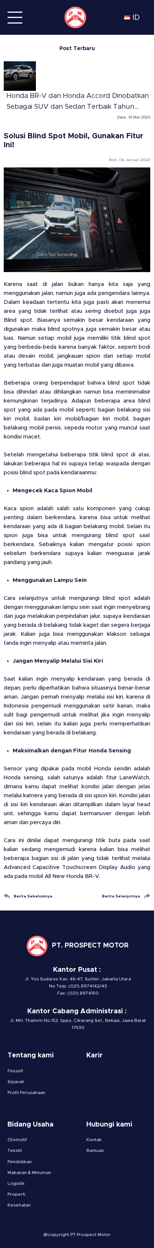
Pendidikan (19, 1161)
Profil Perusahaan (26, 1092)
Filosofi (15, 1071)
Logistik (16, 1183)
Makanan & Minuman (29, 1172)
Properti (16, 1194)
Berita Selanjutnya (121, 896)
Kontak (94, 1139)
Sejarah (15, 1081)
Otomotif (17, 1139)
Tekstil (14, 1150)
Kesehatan (19, 1205)
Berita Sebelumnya (33, 896)
